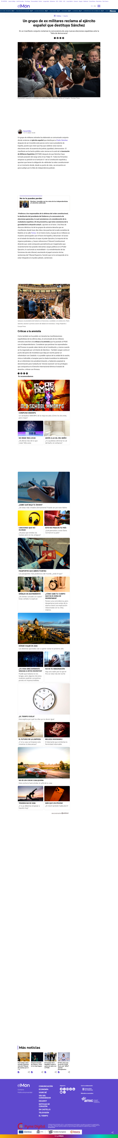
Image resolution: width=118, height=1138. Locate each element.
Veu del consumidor (45, 1097)
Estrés (40, 1)
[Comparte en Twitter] (55, 38)
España (66, 16)
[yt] (61, 1093)
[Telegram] (70, 1090)
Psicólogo (27, 1)
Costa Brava (92, 1)
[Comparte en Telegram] (63, 38)
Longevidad (46, 1)
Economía (43, 1089)
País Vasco (105, 1)
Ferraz (33, 233)
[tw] (64, 1090)
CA (95, 6)
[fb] (61, 1090)
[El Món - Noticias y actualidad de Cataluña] (15, 9)
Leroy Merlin (69, 1)
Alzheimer (52, 1)
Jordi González (20, 1)
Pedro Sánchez (62, 140)
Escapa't (43, 1101)
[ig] (67, 1090)
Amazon (76, 1)
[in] (73, 1090)
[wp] (64, 1093)
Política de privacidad (25, 1092)
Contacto (21, 1090)
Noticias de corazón (44, 1105)
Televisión (44, 1113)
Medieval (85, 1)
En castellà (44, 1109)
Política (59, 16)
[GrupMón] (59, 1136)
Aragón (81, 1)
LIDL (64, 1)
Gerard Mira (27, 131)
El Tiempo (43, 1116)
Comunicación (46, 1086)
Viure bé (43, 1092)
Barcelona (98, 1)
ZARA (60, 1)
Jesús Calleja (11, 1)
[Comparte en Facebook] (58, 38)
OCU (57, 1)
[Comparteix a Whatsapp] (60, 38)
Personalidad (34, 1)
